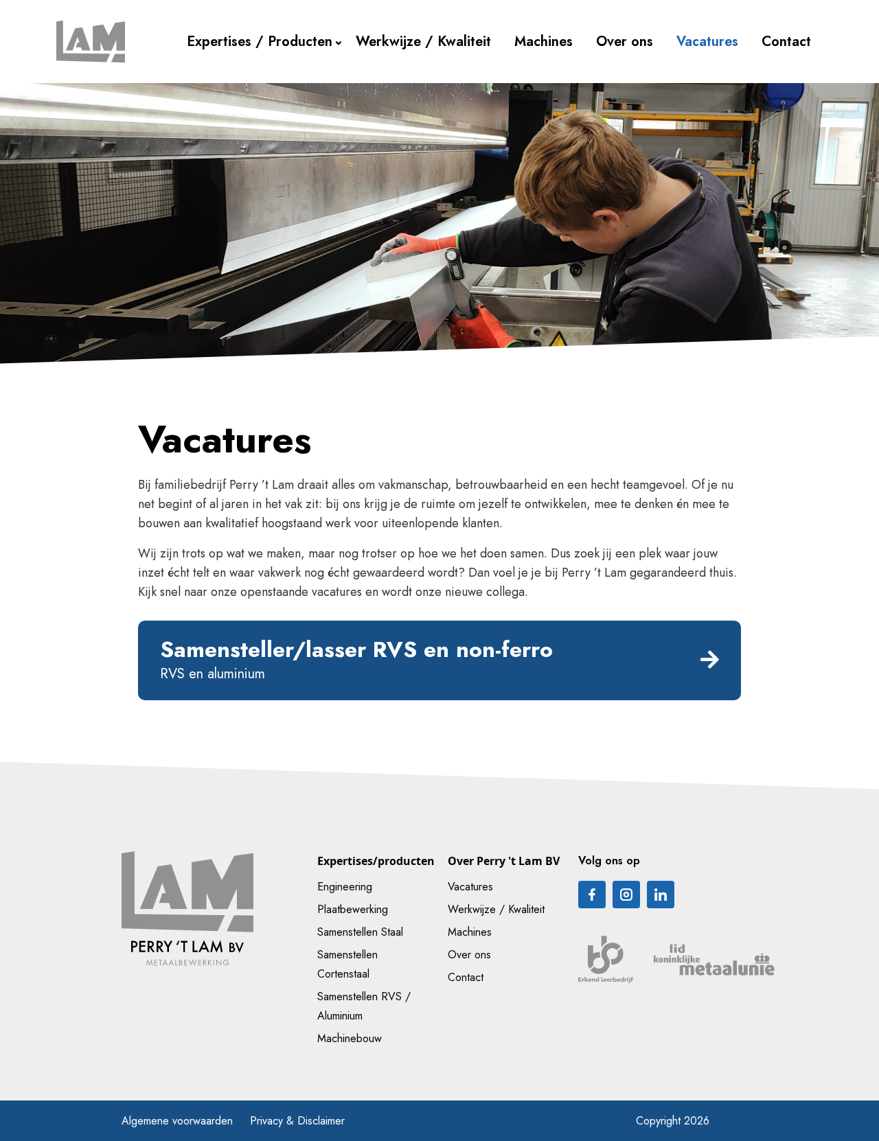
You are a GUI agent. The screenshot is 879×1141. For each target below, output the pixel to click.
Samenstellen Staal (360, 932)
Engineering (344, 887)
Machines (543, 41)
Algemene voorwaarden (177, 1121)
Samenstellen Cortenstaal (347, 964)
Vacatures (707, 41)
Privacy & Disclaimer (297, 1121)
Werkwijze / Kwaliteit (423, 41)
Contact (786, 41)
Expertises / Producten (259, 41)
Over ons (624, 41)
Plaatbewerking (352, 909)
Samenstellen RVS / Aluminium (364, 1006)
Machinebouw (349, 1038)
